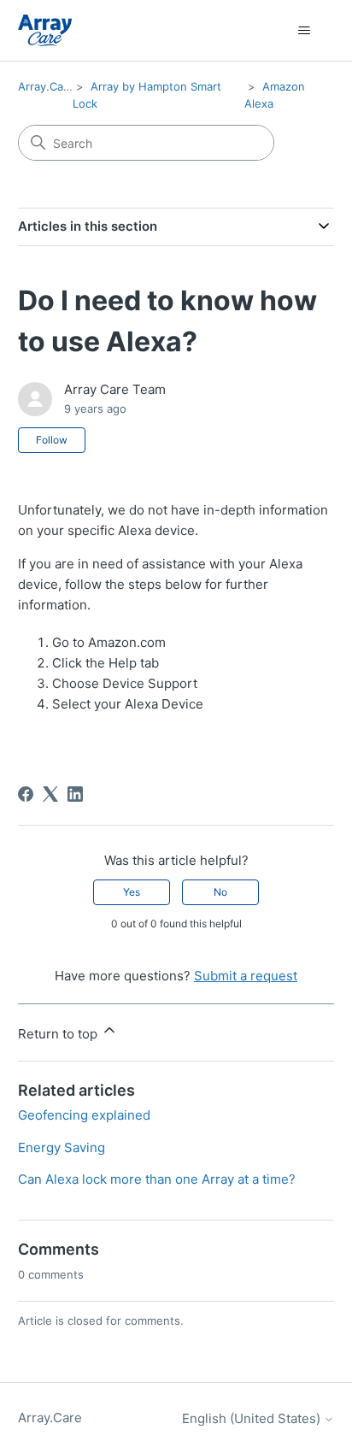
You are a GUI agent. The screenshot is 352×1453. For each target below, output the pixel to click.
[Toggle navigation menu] (303, 30)
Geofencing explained (84, 1115)
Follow (51, 439)
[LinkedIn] (75, 794)
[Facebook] (25, 794)
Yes (131, 891)
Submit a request (245, 976)
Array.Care (46, 86)
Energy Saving (61, 1147)
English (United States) (253, 1418)
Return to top (59, 1034)
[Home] (45, 30)
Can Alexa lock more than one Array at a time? (157, 1179)
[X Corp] (50, 794)
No (220, 891)
